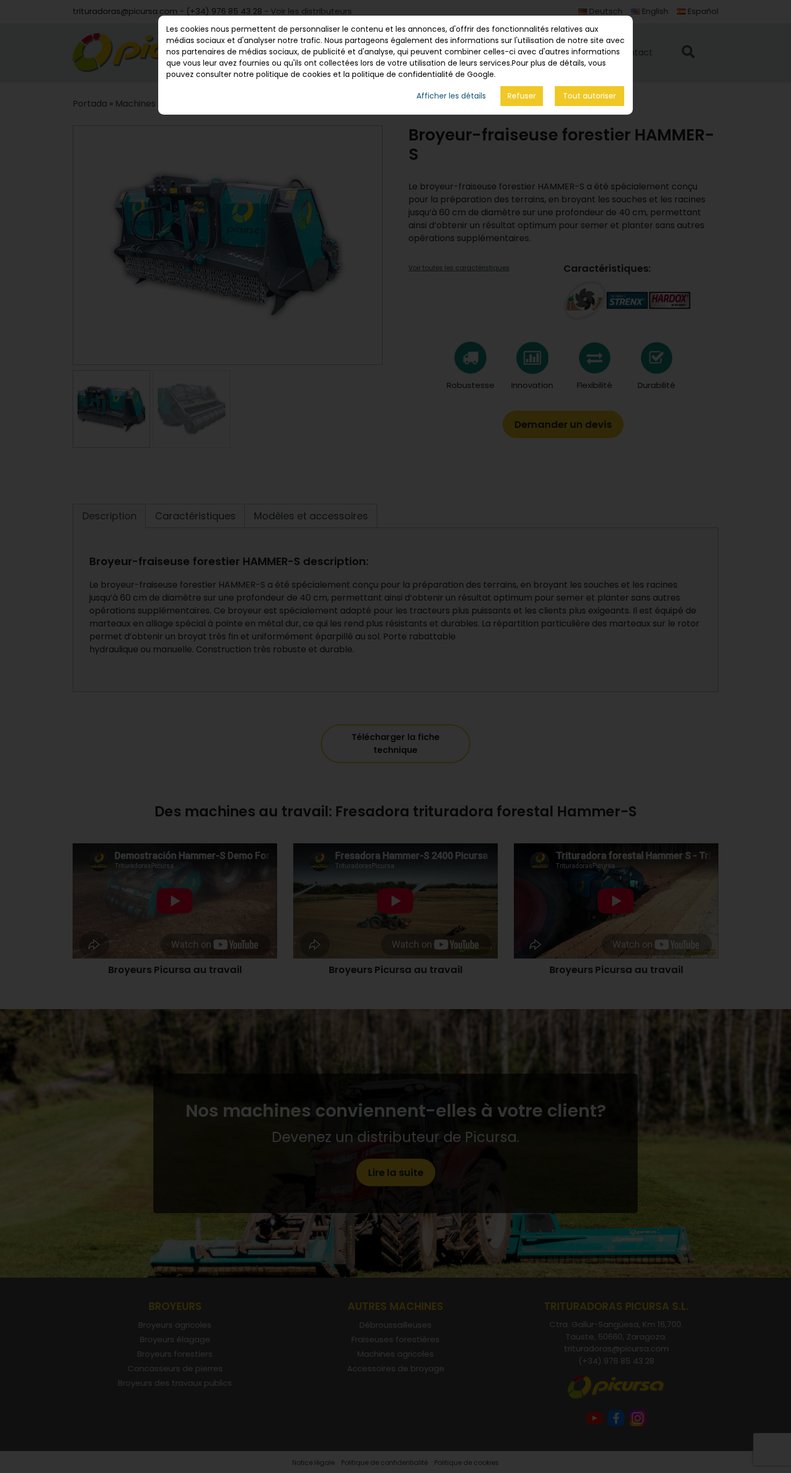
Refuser (521, 95)
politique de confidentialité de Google (423, 74)
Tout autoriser (589, 96)
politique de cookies (293, 74)
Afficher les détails (451, 96)
